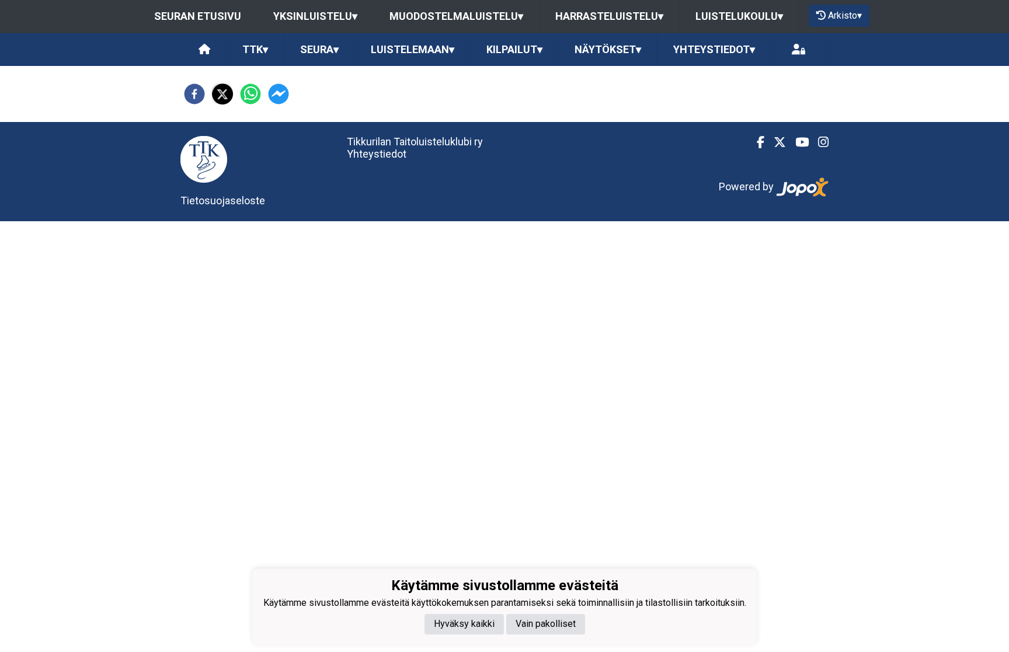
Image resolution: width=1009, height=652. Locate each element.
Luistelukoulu (739, 16)
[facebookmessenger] (278, 93)
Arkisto (845, 15)
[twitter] (222, 93)
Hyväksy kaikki (464, 623)
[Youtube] (797, 142)
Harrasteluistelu (609, 16)
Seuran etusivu (197, 16)
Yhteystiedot (376, 154)
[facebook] (194, 93)
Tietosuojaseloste (222, 200)
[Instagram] (819, 142)
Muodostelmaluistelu (456, 16)
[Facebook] (755, 142)
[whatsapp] (250, 93)
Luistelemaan (412, 49)
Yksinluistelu (315, 16)
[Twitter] (775, 142)
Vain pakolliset (546, 623)
